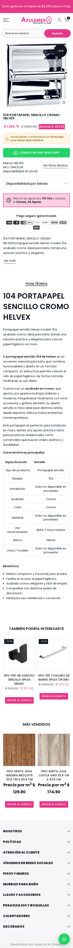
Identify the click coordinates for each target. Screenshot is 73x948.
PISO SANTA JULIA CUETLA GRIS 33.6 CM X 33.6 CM (54, 775)
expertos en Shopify (48, 944)
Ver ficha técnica (55, 165)
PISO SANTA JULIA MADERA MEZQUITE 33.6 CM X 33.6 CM (19, 775)
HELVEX (19, 163)
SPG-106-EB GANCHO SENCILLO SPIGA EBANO (19, 679)
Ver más (10, 261)
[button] (64, 939)
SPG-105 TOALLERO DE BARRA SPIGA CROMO (54, 677)
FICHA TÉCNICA (36, 284)
